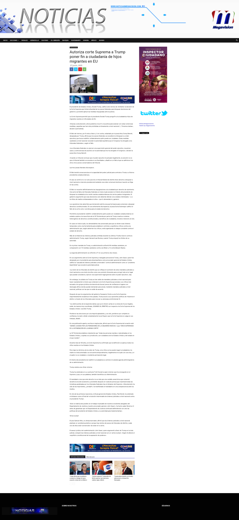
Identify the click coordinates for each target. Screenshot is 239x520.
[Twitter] (76, 69)
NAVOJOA (65, 40)
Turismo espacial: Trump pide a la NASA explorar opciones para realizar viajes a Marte (101, 478)
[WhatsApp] (84, 69)
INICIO (5, 40)
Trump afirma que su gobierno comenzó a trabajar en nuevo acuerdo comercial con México (78, 478)
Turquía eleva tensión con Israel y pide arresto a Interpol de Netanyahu (123, 478)
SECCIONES (13, 40)
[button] (237, 40)
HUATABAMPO (75, 40)
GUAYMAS (44, 40)
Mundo (101, 40)
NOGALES (24, 40)
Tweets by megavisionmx (147, 125)
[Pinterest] (80, 69)
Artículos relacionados (77, 457)
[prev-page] (71, 484)
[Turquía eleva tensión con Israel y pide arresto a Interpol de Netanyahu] (124, 468)
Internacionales (73, 47)
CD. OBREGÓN (55, 40)
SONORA (86, 40)
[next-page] (74, 484)
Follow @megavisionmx (146, 124)
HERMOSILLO (34, 40)
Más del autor (90, 457)
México (93, 40)
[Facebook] (71, 69)
